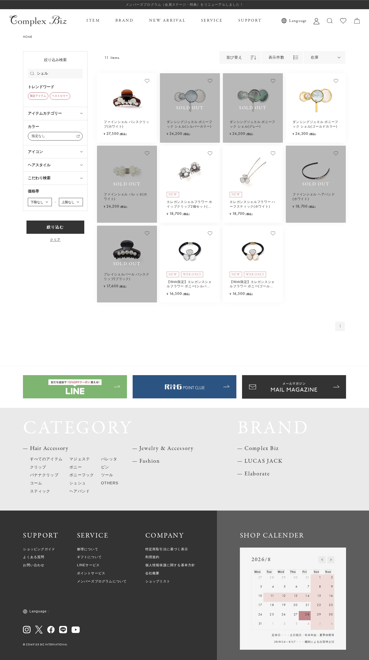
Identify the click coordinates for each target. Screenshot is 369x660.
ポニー (75, 467)
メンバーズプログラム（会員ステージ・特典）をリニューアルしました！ (184, 4)
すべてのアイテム (46, 459)
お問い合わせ (33, 565)
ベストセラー (60, 96)
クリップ (38, 467)
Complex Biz (261, 448)
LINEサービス (88, 565)
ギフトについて (89, 557)
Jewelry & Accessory (166, 448)
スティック (40, 491)
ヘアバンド (79, 491)
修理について (87, 549)
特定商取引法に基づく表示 (166, 549)
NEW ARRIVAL (167, 21)
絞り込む (55, 227)
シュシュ (77, 483)
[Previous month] (322, 559)
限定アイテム (38, 96)
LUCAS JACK (263, 461)
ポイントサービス (91, 573)
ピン (105, 467)
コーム (36, 483)
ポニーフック (81, 475)
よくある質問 (33, 557)
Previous (104, 98)
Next (149, 98)
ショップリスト (157, 581)
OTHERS (110, 483)
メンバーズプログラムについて (102, 581)
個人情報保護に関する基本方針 (170, 565)
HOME (27, 37)
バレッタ (109, 459)
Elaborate (257, 474)
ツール (107, 475)
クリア (55, 240)
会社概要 (152, 573)
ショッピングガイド (39, 549)
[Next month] (330, 559)
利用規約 (152, 557)
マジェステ (79, 459)
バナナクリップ (44, 475)
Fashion (149, 461)
